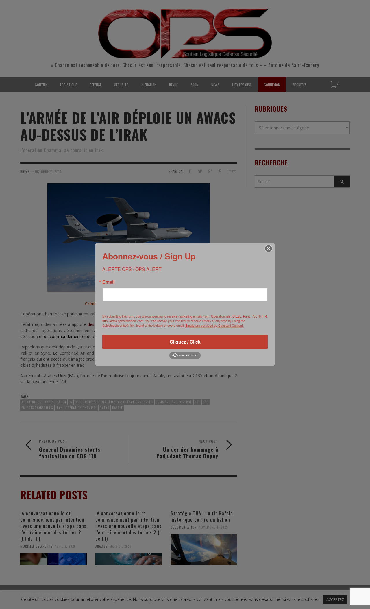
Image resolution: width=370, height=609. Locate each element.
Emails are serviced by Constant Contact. (214, 325)
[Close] (268, 248)
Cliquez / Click (185, 341)
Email (108, 282)
